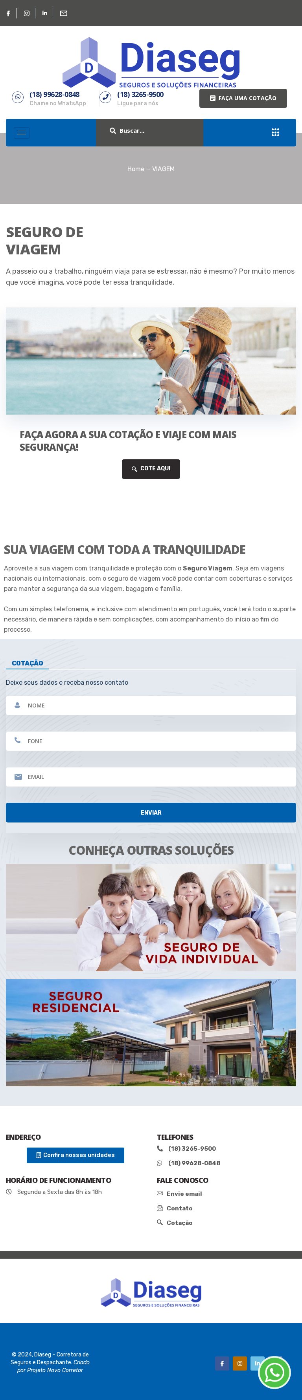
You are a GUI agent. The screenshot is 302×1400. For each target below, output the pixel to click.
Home (135, 169)
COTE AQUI (154, 468)
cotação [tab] (27, 663)
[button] (243, 98)
